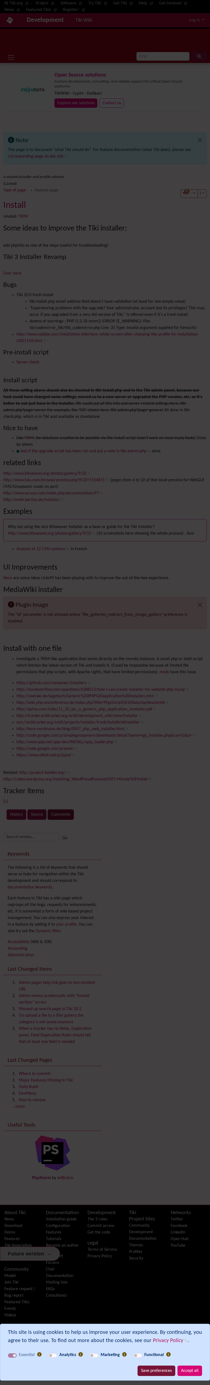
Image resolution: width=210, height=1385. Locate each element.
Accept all (190, 1371)
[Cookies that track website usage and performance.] (80, 1354)
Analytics (67, 1355)
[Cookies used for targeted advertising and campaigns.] (124, 1354)
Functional (154, 1355)
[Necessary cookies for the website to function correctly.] (39, 1354)
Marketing (110, 1355)
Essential (27, 1355)
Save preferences (156, 1371)
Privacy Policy (168, 1340)
